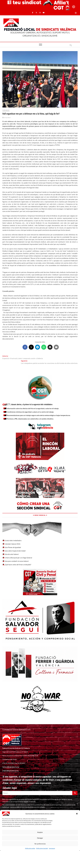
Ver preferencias (40, 844)
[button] (77, 814)
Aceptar (40, 832)
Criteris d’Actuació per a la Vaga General (18, 558)
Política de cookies (30, 848)
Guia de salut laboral (11, 554)
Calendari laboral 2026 (12, 544)
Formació (5, 110)
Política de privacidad (42, 848)
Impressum (52, 848)
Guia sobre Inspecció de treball (15, 551)
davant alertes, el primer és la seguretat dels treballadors (31, 404)
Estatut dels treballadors (13, 540)
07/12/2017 (7, 117)
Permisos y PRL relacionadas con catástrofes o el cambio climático (30, 419)
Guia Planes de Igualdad (12, 547)
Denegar (40, 838)
